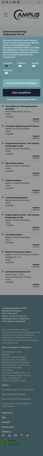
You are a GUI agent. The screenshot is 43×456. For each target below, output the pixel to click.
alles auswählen (21, 92)
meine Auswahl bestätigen (21, 83)
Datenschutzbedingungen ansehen (21, 99)
